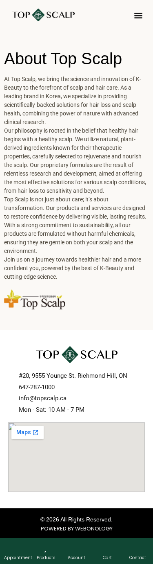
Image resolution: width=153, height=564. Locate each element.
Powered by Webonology (77, 528)
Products (46, 558)
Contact (137, 558)
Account (76, 558)
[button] (138, 15)
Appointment (18, 558)
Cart (107, 558)
